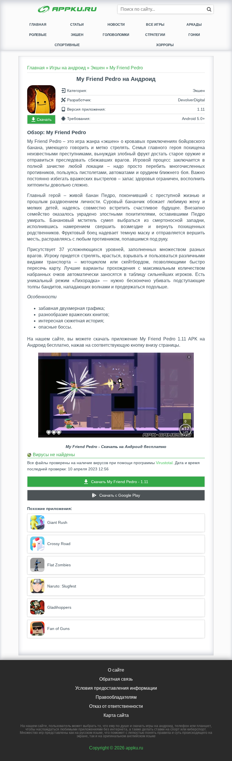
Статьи (77, 25)
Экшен (77, 35)
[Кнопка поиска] (209, 9)
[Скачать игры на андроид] (67, 10)
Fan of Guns (58, 628)
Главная (37, 25)
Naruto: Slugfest (61, 586)
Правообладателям (116, 697)
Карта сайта (116, 715)
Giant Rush (57, 522)
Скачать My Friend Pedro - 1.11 (119, 481)
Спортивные (67, 45)
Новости (116, 25)
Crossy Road (58, 543)
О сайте (116, 670)
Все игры (155, 25)
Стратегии (155, 35)
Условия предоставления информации (116, 688)
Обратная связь (116, 679)
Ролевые (38, 35)
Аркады (194, 25)
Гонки (194, 35)
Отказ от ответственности (116, 706)
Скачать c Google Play (119, 495)
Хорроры (165, 45)
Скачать (44, 119)
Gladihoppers (59, 607)
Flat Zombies (59, 565)
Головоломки (116, 35)
